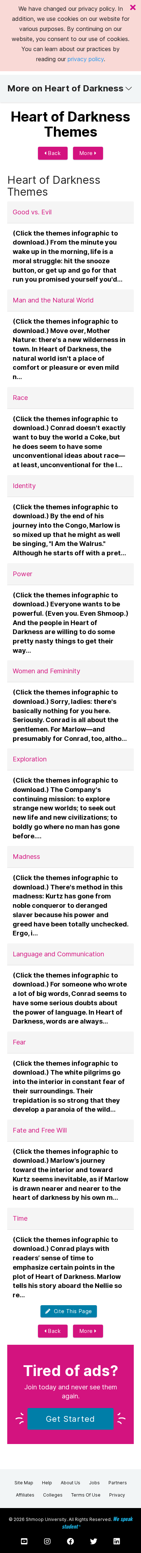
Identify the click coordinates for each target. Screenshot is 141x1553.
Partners (117, 1482)
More (87, 153)
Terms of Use (86, 1495)
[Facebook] (70, 1541)
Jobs (94, 1482)
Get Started (70, 1419)
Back (54, 153)
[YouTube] (24, 1541)
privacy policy (86, 59)
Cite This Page (71, 1311)
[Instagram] (47, 1541)
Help (47, 1482)
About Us (70, 1482)
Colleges (53, 1495)
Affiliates (25, 1495)
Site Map (23, 1482)
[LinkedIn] (116, 1541)
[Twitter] (93, 1541)
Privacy (117, 1495)
